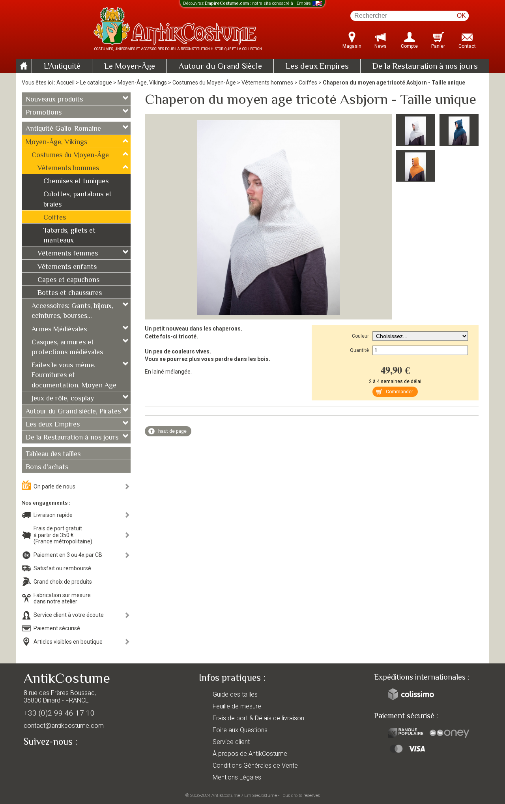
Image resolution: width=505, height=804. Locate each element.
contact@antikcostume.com (64, 725)
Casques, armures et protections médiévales (67, 347)
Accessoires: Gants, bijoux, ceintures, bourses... (72, 311)
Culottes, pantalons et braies (77, 199)
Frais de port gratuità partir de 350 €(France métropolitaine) (63, 535)
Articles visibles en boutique (68, 642)
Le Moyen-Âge (129, 66)
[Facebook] (43, 760)
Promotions (44, 112)
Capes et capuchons (68, 280)
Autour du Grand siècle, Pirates (73, 411)
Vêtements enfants (67, 267)
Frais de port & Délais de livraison (258, 718)
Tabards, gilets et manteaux (69, 235)
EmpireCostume (260, 795)
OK (461, 15)
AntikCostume (225, 795)
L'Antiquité (62, 66)
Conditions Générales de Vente (255, 765)
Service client (231, 742)
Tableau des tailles (53, 454)
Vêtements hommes (267, 82)
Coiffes (308, 82)
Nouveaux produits (54, 99)
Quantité (359, 350)
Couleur (360, 336)
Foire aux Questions (240, 730)
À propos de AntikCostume (250, 753)
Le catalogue (96, 82)
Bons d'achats (47, 467)
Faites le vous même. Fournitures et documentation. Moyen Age (74, 375)
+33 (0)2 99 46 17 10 (59, 713)
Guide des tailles (235, 694)
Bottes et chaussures (69, 293)
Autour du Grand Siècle (220, 66)
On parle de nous (54, 486)
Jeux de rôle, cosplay (63, 398)
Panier (438, 46)
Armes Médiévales (59, 329)
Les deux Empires (317, 66)
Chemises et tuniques (75, 181)
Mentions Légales (237, 777)
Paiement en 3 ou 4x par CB (68, 555)
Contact (467, 46)
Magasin (351, 46)
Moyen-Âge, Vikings (142, 82)
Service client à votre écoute (69, 615)
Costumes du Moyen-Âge (204, 82)
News (380, 46)
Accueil (65, 82)
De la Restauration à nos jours (425, 66)
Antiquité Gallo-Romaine (63, 129)
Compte (409, 46)
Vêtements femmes (67, 253)
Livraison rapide (53, 515)
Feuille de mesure (237, 706)
